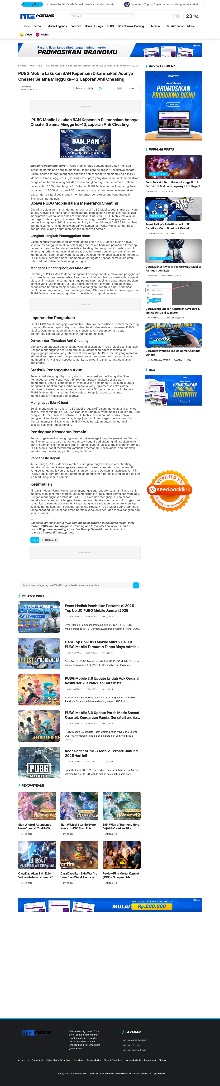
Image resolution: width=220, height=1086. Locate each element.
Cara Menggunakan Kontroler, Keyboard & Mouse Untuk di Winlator (172, 310)
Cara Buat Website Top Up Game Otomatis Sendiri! (172, 353)
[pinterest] (21, 122)
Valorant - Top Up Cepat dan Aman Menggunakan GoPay (117, 4)
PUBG (110, 26)
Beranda (22, 65)
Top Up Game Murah (94, 529)
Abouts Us (23, 1060)
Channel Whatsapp (54, 532)
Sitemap (163, 1060)
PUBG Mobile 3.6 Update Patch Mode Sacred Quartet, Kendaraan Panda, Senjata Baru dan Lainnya (102, 715)
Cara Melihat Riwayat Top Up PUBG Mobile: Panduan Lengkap (173, 268)
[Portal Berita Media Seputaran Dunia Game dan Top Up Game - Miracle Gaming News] (37, 18)
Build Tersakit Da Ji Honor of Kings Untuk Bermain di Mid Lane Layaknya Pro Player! (172, 184)
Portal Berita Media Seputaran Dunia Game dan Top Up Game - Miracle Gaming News (109, 1073)
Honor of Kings (94, 26)
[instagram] (185, 1061)
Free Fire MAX (157, 216)
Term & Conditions (113, 1060)
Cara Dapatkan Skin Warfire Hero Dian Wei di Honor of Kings (78, 875)
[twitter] (21, 105)
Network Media (133, 1060)
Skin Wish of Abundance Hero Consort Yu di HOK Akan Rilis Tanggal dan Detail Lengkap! (34, 826)
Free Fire (76, 26)
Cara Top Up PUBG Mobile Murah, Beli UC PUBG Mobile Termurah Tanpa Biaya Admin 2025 (100, 644)
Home (26, 26)
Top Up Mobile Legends (134, 1040)
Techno (155, 26)
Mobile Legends (57, 26)
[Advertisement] (173, 434)
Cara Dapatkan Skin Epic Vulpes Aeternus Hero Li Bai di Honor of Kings (37, 875)
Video (28, 34)
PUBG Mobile (35, 65)
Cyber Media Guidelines (58, 1060)
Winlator (155, 300)
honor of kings (158, 174)
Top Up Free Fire (131, 1045)
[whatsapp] (21, 113)
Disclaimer (78, 1060)
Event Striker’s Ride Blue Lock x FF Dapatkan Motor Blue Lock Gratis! (167, 226)
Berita (37, 26)
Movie (191, 26)
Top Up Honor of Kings (134, 1050)
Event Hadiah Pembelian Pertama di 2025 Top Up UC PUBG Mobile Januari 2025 (99, 608)
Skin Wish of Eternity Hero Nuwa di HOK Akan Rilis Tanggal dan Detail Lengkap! (79, 826)
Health (44, 34)
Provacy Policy (94, 1060)
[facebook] (21, 96)
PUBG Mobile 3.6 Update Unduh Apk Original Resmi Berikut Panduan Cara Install (102, 680)
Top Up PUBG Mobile (160, 258)
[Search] (131, 16)
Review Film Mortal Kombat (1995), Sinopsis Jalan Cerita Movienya (121, 875)
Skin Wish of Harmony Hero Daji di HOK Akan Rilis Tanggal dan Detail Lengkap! (121, 826)
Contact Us (37, 1060)
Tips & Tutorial (174, 26)
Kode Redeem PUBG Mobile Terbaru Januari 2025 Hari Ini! (101, 753)
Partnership (150, 1060)
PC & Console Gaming (131, 26)
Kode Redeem (92, 762)
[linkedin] (21, 131)
